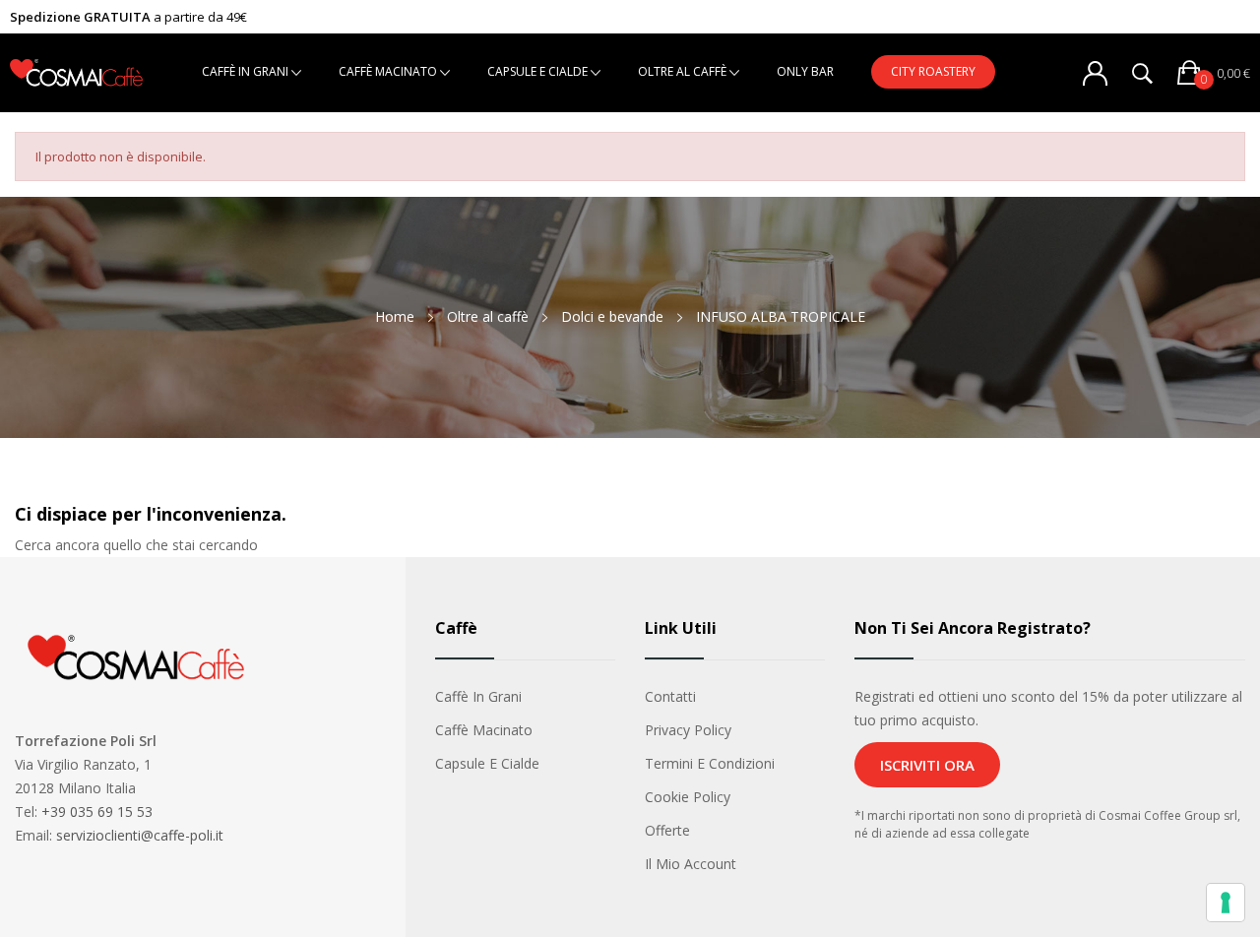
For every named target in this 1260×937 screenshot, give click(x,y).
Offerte (667, 830)
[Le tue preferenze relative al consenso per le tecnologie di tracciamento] (1225, 902)
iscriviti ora (927, 765)
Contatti (670, 696)
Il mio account (690, 863)
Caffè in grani (478, 696)
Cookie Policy (687, 796)
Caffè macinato (484, 729)
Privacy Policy (688, 729)
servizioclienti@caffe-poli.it (139, 835)
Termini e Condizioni (710, 763)
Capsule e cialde (487, 763)
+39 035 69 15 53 (97, 811)
